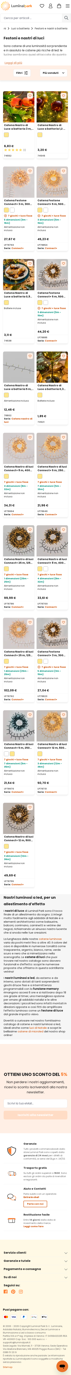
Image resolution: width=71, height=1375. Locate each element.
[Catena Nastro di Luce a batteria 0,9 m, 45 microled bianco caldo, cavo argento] (18, 274)
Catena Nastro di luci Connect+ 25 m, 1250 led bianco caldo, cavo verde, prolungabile (18, 561)
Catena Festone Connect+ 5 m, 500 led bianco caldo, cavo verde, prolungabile (50, 294)
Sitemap (7, 1367)
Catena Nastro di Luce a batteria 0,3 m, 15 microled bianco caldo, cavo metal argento (51, 387)
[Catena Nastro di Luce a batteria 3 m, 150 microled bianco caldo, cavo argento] (18, 106)
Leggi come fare (33, 1226)
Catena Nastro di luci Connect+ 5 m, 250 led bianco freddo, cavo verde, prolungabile (18, 746)
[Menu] (68, 5)
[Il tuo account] (50, 5)
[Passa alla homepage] (16, 5)
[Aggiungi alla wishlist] (30, 96)
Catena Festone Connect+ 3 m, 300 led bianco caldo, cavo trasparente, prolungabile (17, 202)
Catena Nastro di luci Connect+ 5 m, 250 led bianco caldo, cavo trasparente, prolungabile (52, 468)
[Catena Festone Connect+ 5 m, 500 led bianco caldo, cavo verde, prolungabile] (52, 274)
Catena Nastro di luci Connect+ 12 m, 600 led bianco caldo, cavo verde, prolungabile (18, 838)
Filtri (19, 73)
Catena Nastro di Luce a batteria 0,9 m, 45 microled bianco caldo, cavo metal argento (17, 294)
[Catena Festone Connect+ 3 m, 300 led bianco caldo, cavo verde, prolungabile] (52, 633)
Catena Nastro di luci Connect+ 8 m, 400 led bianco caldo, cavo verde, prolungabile (52, 561)
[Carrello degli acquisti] (59, 5)
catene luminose (50, 939)
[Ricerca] (66, 18)
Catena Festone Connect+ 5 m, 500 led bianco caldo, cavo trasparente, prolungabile (50, 202)
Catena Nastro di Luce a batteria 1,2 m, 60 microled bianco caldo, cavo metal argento (52, 127)
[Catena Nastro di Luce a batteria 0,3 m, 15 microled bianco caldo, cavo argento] (52, 367)
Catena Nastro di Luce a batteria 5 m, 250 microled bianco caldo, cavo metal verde (18, 387)
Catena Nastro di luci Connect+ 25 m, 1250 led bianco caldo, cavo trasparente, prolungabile (18, 653)
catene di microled (30, 1031)
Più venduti (50, 73)
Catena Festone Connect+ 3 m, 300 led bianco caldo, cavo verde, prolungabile (50, 653)
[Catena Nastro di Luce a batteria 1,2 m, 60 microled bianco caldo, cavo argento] (52, 106)
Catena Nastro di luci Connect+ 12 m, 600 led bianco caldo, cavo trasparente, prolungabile (52, 746)
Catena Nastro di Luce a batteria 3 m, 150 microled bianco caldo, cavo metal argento (18, 127)
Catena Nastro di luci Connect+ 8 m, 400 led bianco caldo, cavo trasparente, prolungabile (18, 468)
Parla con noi (35, 1203)
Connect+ (17, 248)
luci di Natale (38, 1028)
